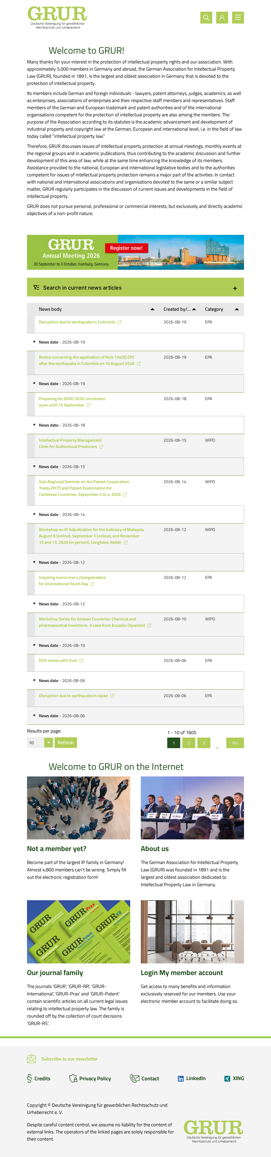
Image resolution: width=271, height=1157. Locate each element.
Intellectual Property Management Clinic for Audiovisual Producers (70, 443)
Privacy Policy (95, 1078)
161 (235, 743)
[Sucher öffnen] (206, 18)
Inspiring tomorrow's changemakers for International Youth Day (72, 580)
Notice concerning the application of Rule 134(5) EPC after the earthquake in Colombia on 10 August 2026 (87, 360)
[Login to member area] (222, 18)
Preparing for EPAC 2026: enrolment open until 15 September (72, 402)
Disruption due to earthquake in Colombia (77, 322)
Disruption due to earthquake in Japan (74, 695)
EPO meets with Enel (58, 660)
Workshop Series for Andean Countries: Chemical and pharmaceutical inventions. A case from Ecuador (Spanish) (92, 622)
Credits (42, 1078)
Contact (150, 1078)
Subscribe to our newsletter (69, 1058)
